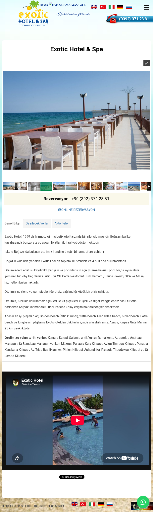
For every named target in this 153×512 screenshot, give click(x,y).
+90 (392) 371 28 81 (90, 198)
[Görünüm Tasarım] (142, 509)
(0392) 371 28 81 (134, 19)
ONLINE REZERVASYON (78, 210)
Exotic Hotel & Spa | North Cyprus (33, 13)
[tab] (12, 223)
